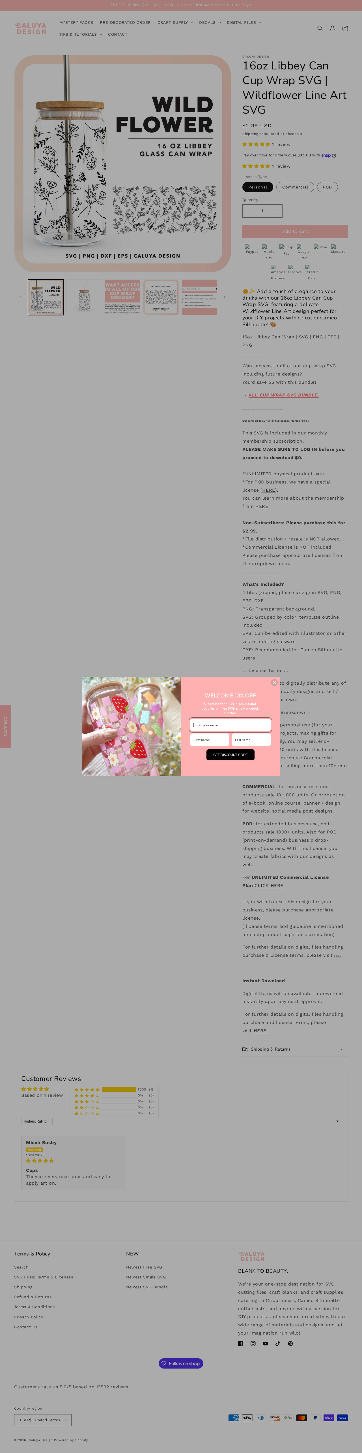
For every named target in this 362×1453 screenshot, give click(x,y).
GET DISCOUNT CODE (230, 755)
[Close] (274, 682)
